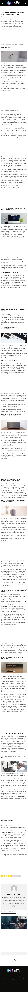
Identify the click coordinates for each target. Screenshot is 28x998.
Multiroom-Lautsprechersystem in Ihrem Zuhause (13, 450)
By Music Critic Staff (7, 16)
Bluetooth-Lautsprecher (11, 370)
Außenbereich (4, 563)
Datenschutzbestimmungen (14, 976)
